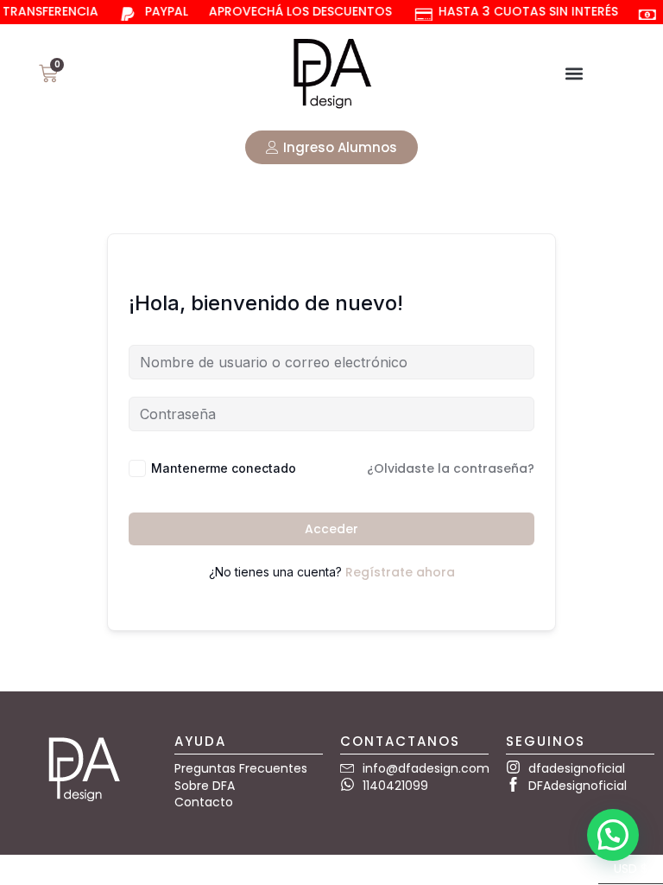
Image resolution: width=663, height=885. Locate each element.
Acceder (331, 529)
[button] (573, 73)
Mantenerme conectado (223, 468)
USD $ (622, 866)
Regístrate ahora (400, 572)
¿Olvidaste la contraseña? (450, 468)
